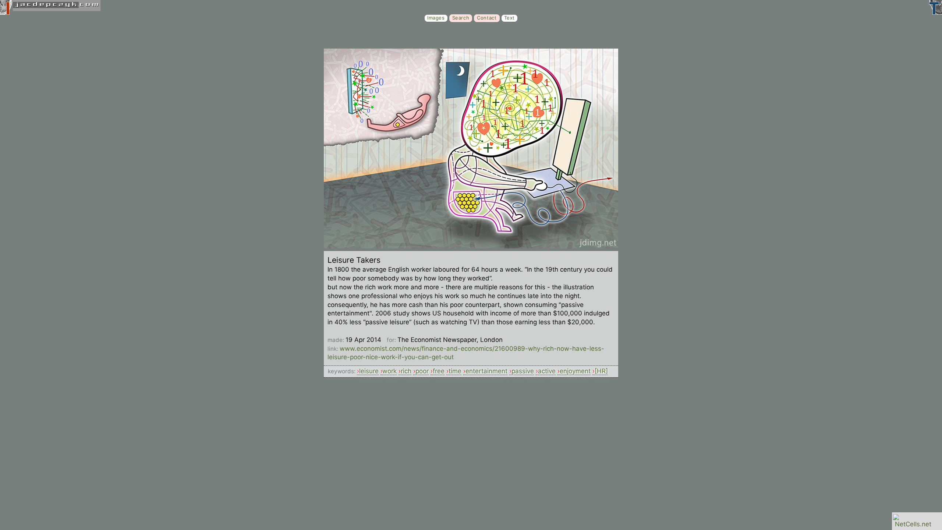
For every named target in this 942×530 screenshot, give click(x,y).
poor (422, 371)
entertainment (486, 371)
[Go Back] (471, 246)
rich (406, 371)
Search (461, 18)
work (389, 371)
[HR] (601, 371)
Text (509, 18)
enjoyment (575, 371)
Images (436, 18)
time (455, 371)
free (439, 371)
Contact (486, 18)
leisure (369, 371)
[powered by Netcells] (913, 524)
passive (522, 371)
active (547, 371)
